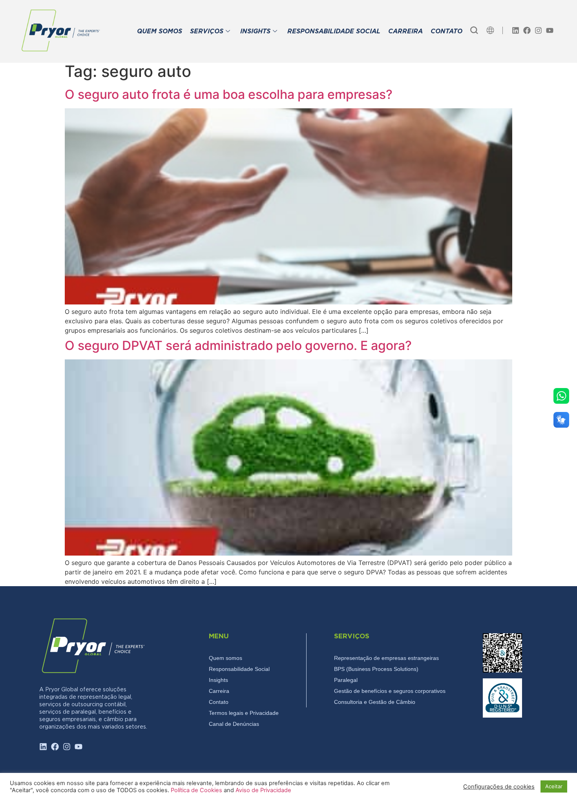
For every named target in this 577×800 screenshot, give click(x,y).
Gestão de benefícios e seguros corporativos (390, 691)
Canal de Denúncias (234, 724)
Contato (218, 702)
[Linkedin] (515, 30)
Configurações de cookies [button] (499, 786)
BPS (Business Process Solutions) (376, 669)
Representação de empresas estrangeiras (386, 658)
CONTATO (446, 32)
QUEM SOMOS (159, 32)
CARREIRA (405, 32)
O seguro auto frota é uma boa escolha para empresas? (229, 94)
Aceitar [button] (553, 786)
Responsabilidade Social (239, 669)
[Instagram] (538, 30)
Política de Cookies (197, 790)
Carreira (219, 691)
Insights (218, 680)
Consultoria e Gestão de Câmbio (374, 702)
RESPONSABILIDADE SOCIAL (333, 32)
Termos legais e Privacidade (244, 713)
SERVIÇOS (206, 32)
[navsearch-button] (474, 30)
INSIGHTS (255, 32)
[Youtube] (549, 30)
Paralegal (346, 680)
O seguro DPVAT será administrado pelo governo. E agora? (238, 345)
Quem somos (225, 658)
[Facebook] (527, 30)
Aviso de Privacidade (263, 790)
